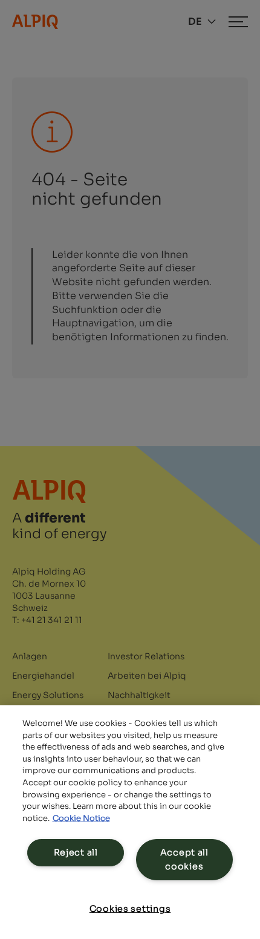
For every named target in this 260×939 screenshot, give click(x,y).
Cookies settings (130, 908)
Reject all (76, 852)
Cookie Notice (81, 818)
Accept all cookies (184, 859)
